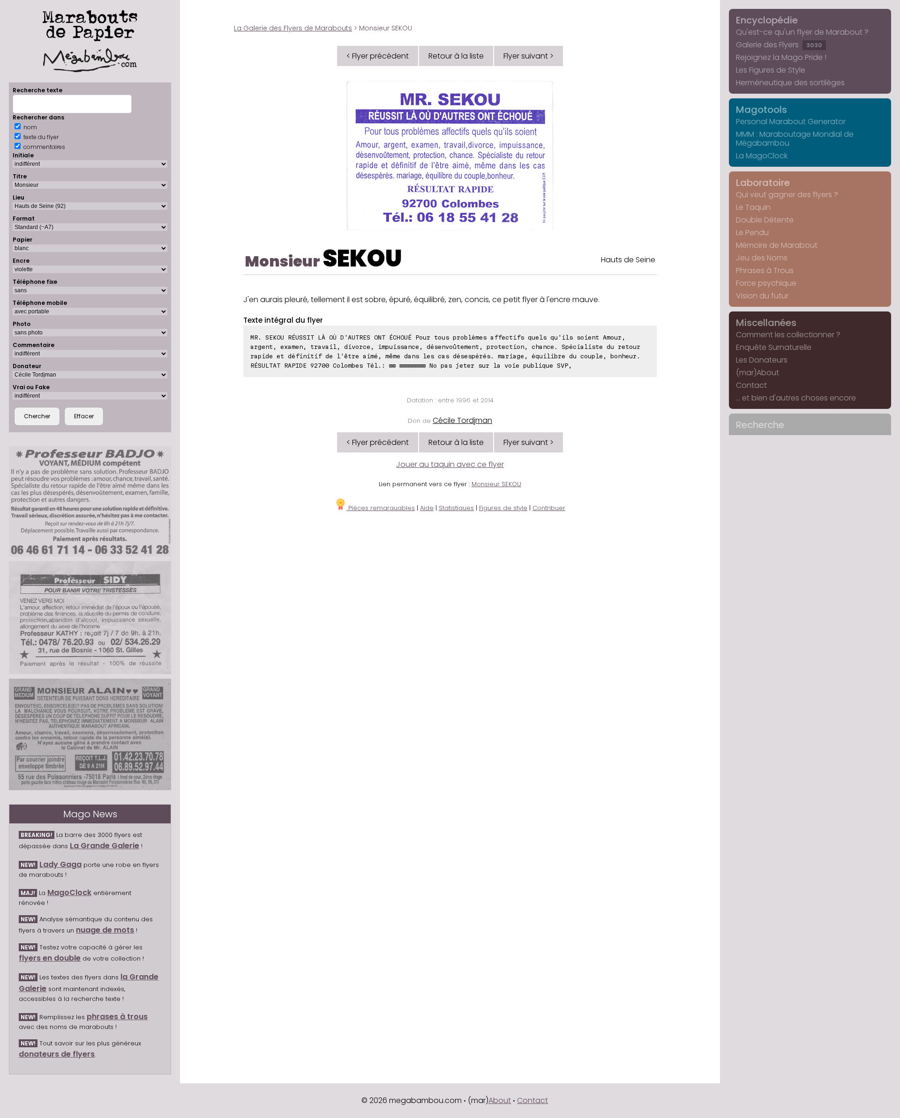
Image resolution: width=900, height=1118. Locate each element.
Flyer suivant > (528, 56)
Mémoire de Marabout (777, 245)
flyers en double (50, 958)
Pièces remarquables (380, 507)
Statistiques (456, 507)
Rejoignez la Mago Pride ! (781, 57)
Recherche (760, 424)
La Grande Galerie (104, 845)
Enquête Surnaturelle (773, 347)
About (499, 1100)
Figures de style (503, 507)
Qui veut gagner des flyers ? (787, 194)
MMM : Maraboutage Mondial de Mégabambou (795, 138)
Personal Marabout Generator (791, 121)
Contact (751, 385)
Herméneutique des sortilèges (790, 82)
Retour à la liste (456, 56)
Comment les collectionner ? (788, 334)
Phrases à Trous (765, 270)
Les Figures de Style (770, 70)
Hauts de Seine (628, 259)
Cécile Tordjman (462, 420)
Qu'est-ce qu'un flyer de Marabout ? (802, 32)
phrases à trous (117, 1016)
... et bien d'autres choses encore (796, 397)
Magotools (761, 109)
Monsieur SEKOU (496, 484)
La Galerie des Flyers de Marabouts (293, 28)
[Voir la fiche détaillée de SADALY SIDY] (90, 617)
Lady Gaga (60, 864)
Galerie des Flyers (779, 44)
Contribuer (548, 507)
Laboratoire (763, 182)
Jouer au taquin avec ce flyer (450, 464)
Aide (427, 507)
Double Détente (765, 220)
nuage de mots (105, 930)
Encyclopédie (767, 20)
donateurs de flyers (57, 1054)
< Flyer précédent (377, 56)
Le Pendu (752, 232)
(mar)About (757, 372)
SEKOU (362, 258)
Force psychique (766, 283)
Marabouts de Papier (90, 24)
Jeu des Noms (762, 257)
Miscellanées (766, 322)
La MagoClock (762, 155)
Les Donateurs (762, 360)
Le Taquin (753, 207)
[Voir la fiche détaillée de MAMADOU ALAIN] (90, 734)
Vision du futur (762, 295)
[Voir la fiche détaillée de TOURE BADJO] (90, 501)
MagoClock (69, 892)
